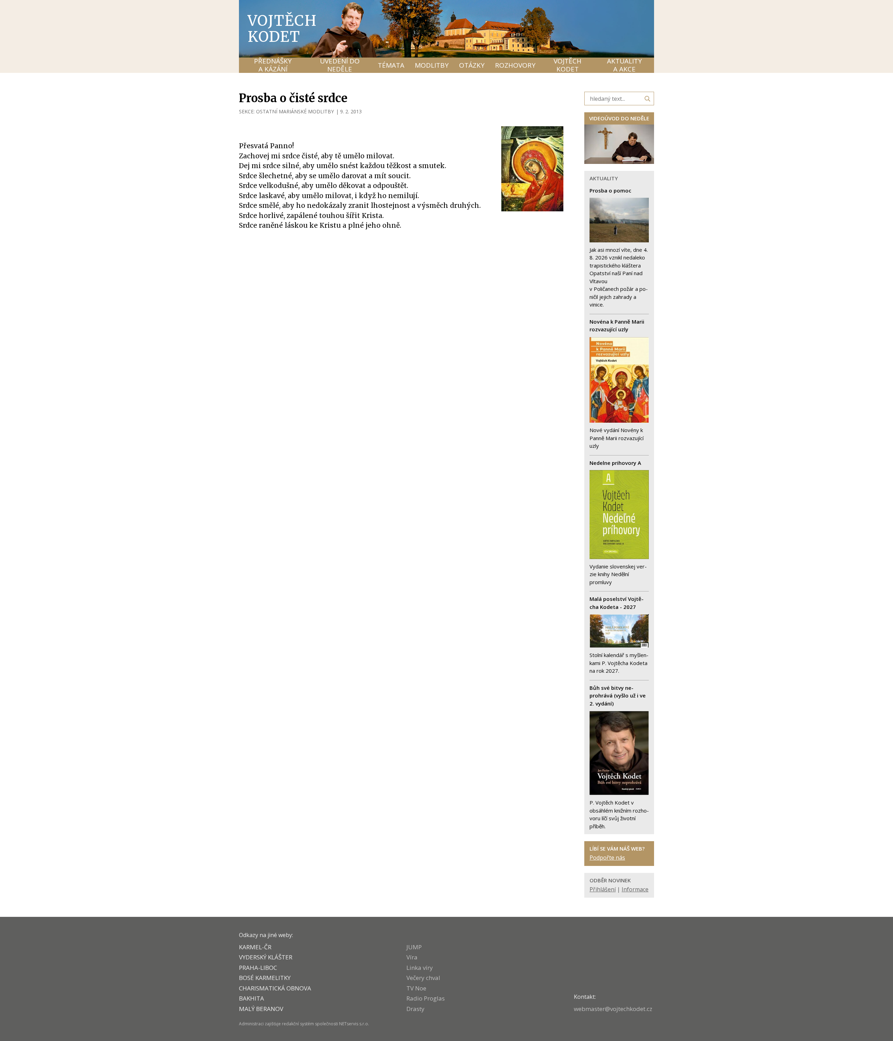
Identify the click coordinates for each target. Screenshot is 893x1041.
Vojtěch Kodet (282, 28)
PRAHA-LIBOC (258, 968)
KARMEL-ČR (255, 947)
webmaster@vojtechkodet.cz (613, 1009)
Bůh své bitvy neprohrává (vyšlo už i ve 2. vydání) (618, 695)
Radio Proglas (425, 998)
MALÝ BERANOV (261, 1009)
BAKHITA (251, 998)
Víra (412, 957)
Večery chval (423, 978)
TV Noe (416, 988)
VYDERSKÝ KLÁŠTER (265, 957)
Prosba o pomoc (610, 190)
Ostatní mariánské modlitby (295, 111)
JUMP (414, 947)
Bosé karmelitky (265, 978)
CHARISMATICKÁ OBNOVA (275, 988)
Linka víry (419, 968)
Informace (635, 889)
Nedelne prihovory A (615, 462)
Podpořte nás (607, 857)
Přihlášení (603, 889)
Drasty (415, 1009)
